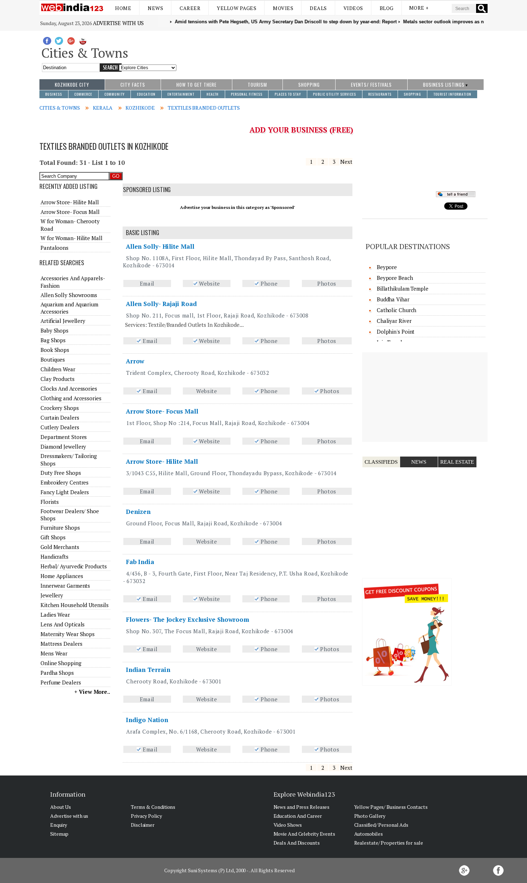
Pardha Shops (57, 672)
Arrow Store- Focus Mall (162, 411)
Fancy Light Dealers (65, 492)
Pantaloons (54, 247)
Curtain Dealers (60, 417)
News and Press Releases (302, 806)
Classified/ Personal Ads (381, 824)
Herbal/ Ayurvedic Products (73, 566)
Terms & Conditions (153, 806)
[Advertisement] (332, 51)
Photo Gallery (370, 815)
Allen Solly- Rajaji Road (161, 304)
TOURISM (257, 84)
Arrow (135, 361)
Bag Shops (53, 340)
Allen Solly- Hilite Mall (160, 246)
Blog (387, 8)
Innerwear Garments (65, 585)
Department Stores (64, 436)
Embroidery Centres (65, 482)
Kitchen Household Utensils (74, 604)
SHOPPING (309, 84)
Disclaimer (143, 824)
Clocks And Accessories (69, 388)
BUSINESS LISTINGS (444, 84)
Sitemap (59, 833)
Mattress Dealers (61, 643)
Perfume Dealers (61, 682)
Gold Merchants (60, 546)
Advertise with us (118, 23)
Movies (283, 8)
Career (190, 8)
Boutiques (53, 359)
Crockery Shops (60, 407)
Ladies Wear (55, 614)
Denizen (138, 511)
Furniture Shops (60, 527)
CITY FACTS (132, 84)
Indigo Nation (147, 720)
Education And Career (298, 815)
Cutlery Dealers (60, 427)
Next (346, 161)
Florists (50, 501)
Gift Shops (53, 537)
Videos (353, 8)
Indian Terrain (148, 669)
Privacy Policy (146, 815)
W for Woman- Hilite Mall (72, 238)
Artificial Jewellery (63, 320)
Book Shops (55, 349)
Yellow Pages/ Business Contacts (391, 806)
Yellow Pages (236, 8)
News (155, 8)
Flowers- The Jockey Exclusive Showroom (187, 619)
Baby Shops (54, 330)
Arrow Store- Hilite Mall (162, 461)
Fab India (140, 562)
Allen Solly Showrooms (69, 295)
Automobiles (368, 833)
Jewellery (52, 595)
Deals (318, 8)
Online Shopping (61, 663)
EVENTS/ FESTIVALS (371, 84)
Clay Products (58, 378)
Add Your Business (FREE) (301, 130)
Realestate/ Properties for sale (388, 842)
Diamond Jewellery (63, 446)
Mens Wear (54, 653)
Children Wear (58, 369)
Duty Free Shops (61, 472)
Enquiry (58, 824)
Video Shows (288, 824)
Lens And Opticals (63, 624)
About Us (60, 806)
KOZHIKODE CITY (72, 84)
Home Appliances (62, 575)
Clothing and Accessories (71, 398)
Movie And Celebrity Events (304, 833)
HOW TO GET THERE (196, 84)
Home (123, 8)
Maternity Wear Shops (68, 634)
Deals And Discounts (297, 842)
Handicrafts (54, 556)
